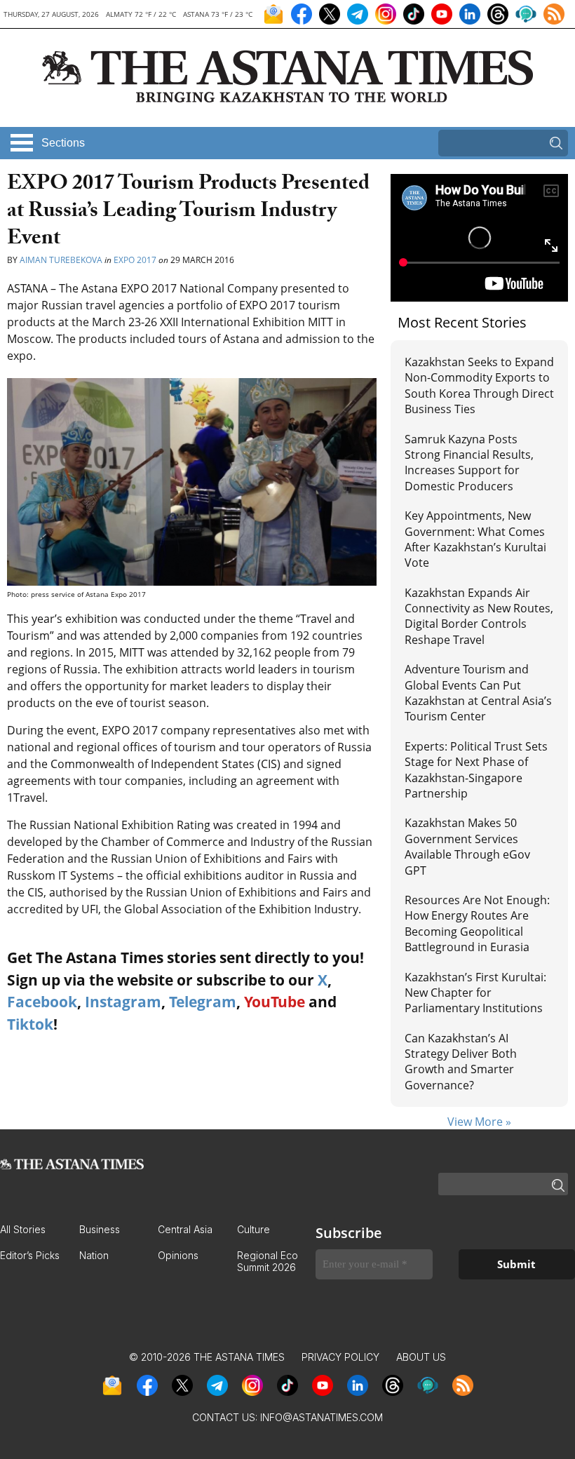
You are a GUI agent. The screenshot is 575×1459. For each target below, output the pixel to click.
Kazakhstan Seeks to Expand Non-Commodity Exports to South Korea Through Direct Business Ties (479, 385)
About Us (421, 1357)
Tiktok (30, 1024)
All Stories (23, 1229)
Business (99, 1229)
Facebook (42, 1001)
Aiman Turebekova (61, 260)
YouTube (274, 1001)
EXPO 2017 (135, 260)
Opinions (178, 1255)
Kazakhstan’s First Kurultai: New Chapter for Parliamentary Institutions (475, 992)
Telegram (202, 1001)
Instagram (123, 1001)
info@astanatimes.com (321, 1417)
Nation (94, 1255)
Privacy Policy (340, 1357)
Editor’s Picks (30, 1255)
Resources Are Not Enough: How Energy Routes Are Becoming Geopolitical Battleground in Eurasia (477, 923)
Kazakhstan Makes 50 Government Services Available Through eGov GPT (467, 846)
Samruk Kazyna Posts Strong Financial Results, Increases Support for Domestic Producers (469, 462)
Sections (63, 143)
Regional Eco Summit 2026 (267, 1261)
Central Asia (185, 1229)
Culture (253, 1229)
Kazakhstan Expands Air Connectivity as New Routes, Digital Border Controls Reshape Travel (479, 616)
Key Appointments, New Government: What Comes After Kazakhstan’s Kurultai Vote (475, 539)
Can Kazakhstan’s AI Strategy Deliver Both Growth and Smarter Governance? (461, 1061)
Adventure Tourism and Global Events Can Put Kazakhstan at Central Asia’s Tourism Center (478, 692)
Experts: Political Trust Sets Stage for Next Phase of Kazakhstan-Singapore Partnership (476, 770)
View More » (479, 1121)
